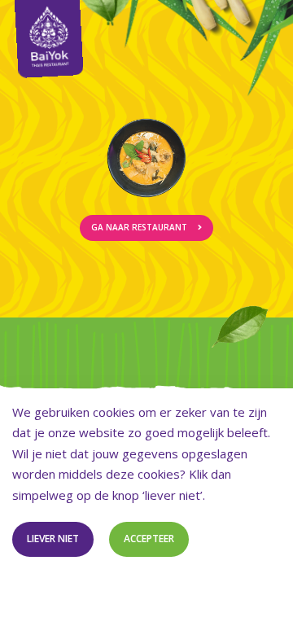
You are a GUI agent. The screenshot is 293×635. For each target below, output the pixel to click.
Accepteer (149, 538)
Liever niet (53, 538)
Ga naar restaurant (140, 227)
